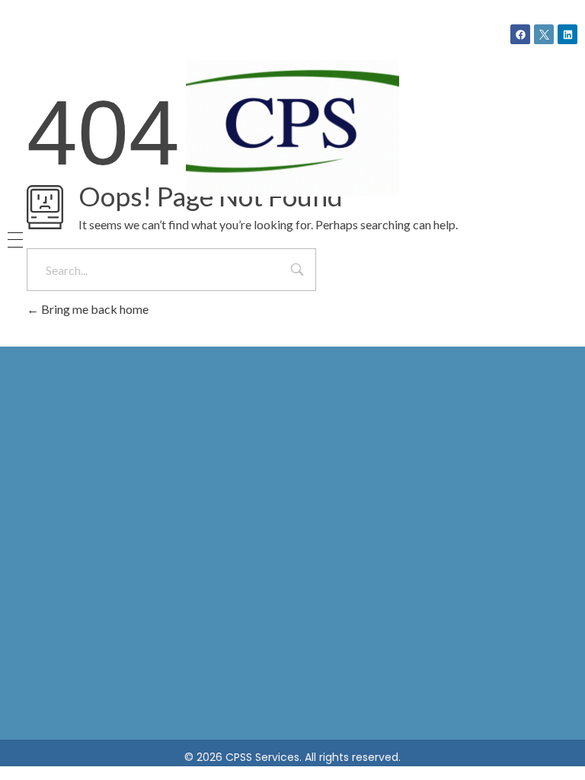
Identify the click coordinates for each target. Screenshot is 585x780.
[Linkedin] (567, 34)
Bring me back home (94, 309)
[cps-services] (292, 128)
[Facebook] (520, 34)
